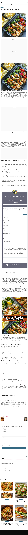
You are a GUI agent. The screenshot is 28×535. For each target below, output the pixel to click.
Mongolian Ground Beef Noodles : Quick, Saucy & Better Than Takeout (7, 524)
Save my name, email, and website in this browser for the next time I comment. (11, 445)
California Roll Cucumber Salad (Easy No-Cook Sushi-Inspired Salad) (21, 501)
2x (24, 214)
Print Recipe (9, 206)
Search (2, 453)
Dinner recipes (2, 7)
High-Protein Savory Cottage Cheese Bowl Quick (7, 468)
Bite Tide (2, 2)
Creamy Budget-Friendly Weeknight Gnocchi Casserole (7, 501)
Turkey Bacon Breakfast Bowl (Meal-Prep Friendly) (7, 463)
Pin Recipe (21, 206)
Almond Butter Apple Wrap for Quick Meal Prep (6, 470)
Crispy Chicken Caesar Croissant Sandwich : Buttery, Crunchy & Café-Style (21, 524)
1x (23, 214)
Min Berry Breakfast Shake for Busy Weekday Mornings (8, 465)
